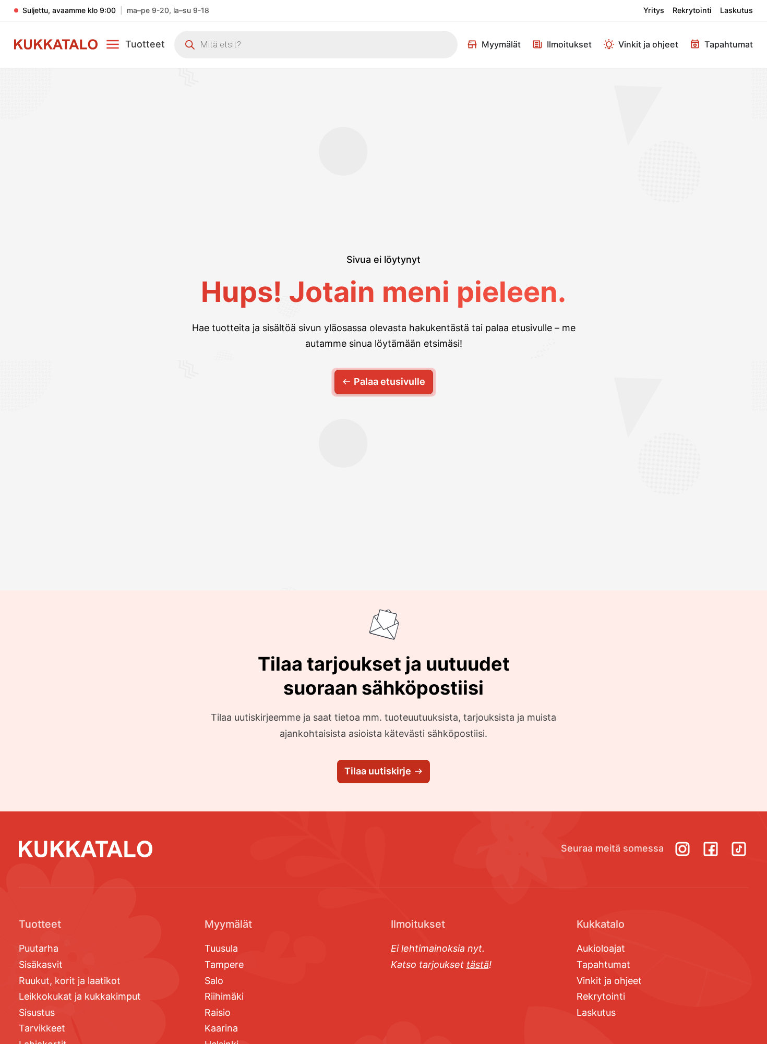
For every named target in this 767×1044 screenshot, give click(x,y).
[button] (135, 44)
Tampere (224, 964)
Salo (214, 980)
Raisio (218, 1012)
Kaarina (221, 1028)
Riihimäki (224, 996)
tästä (477, 964)
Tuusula (221, 948)
